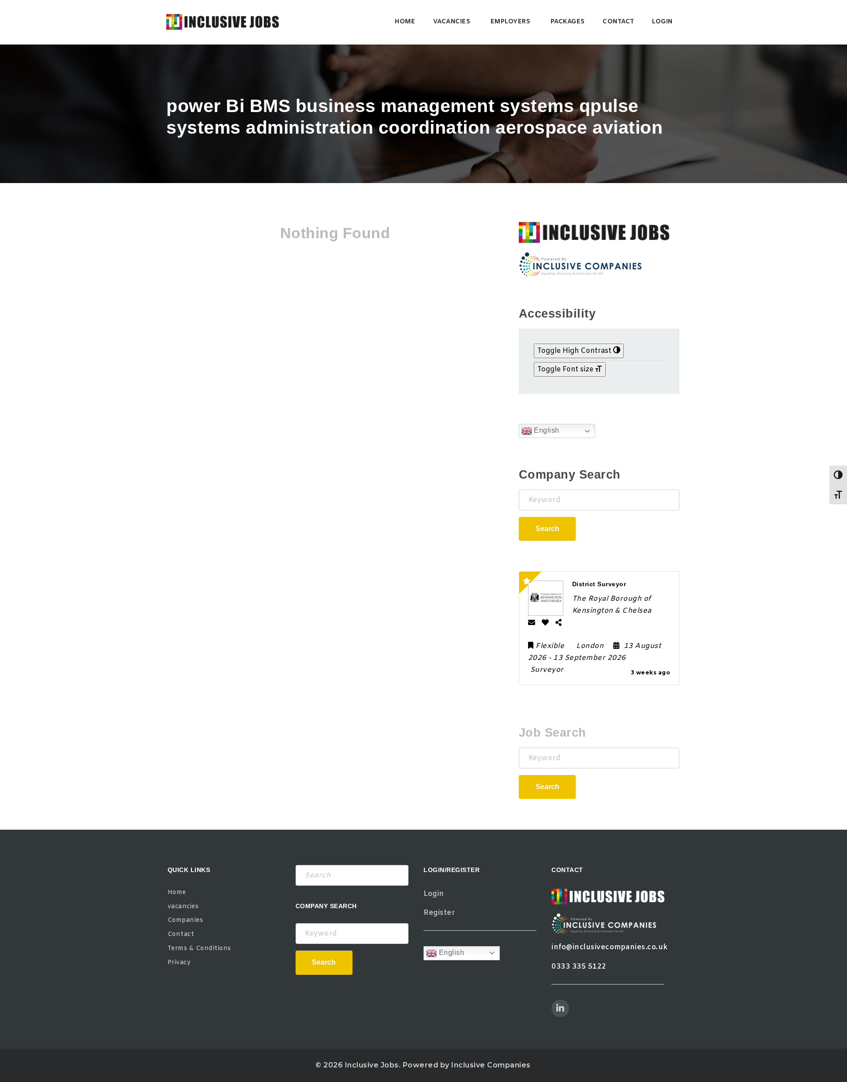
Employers (511, 22)
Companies (185, 920)
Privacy (179, 962)
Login (662, 22)
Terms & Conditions (199, 948)
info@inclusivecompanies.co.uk (609, 947)
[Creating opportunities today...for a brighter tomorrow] (222, 22)
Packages (568, 22)
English (545, 430)
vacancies (452, 22)
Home (405, 22)
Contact (618, 22)
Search (547, 528)
